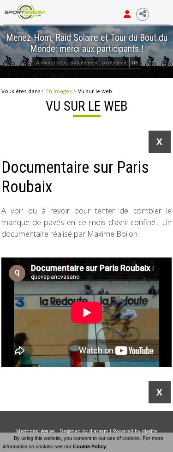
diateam (98, 431)
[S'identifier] (127, 14)
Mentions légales (35, 431)
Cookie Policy (89, 446)
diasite (149, 431)
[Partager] (142, 14)
